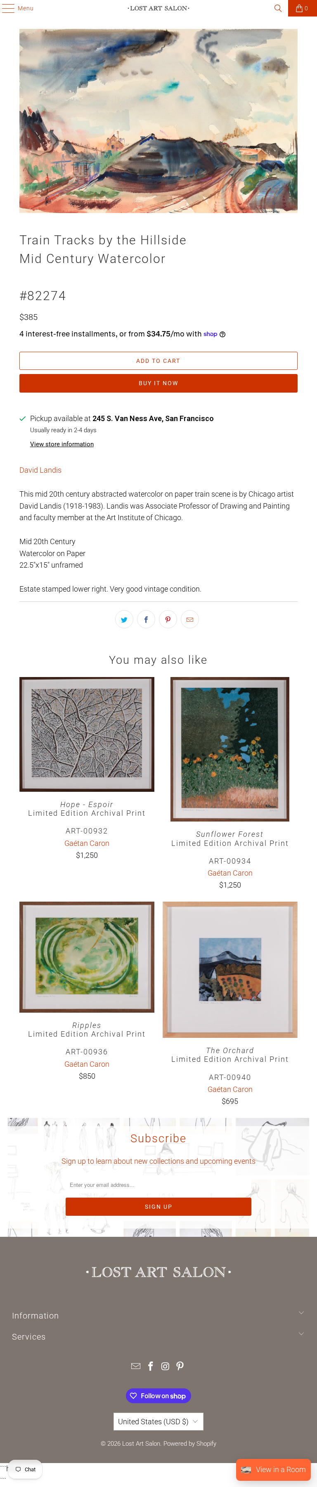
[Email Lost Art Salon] (136, 1367)
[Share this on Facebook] (146, 619)
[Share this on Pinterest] (168, 619)
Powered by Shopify (189, 1443)
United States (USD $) (153, 1421)
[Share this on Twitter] (124, 619)
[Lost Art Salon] (158, 8)
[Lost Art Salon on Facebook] (150, 1367)
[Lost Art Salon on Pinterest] (180, 1367)
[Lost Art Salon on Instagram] (165, 1367)
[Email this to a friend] (190, 619)
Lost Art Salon (141, 1443)
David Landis (40, 470)
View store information (62, 444)
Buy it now (158, 383)
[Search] (278, 8)
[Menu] (4, 8)
